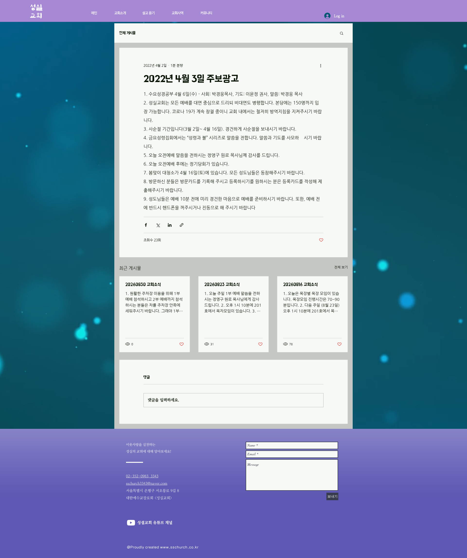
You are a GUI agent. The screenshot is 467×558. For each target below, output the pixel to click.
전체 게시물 (127, 33)
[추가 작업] (320, 65)
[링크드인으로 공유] (169, 225)
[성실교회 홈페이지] (131, 523)
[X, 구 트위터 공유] (157, 225)
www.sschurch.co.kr (179, 547)
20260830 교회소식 (143, 284)
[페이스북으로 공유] (146, 225)
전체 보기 (341, 267)
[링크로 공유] (181, 225)
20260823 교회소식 (222, 284)
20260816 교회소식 (300, 284)
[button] (173, 11)
